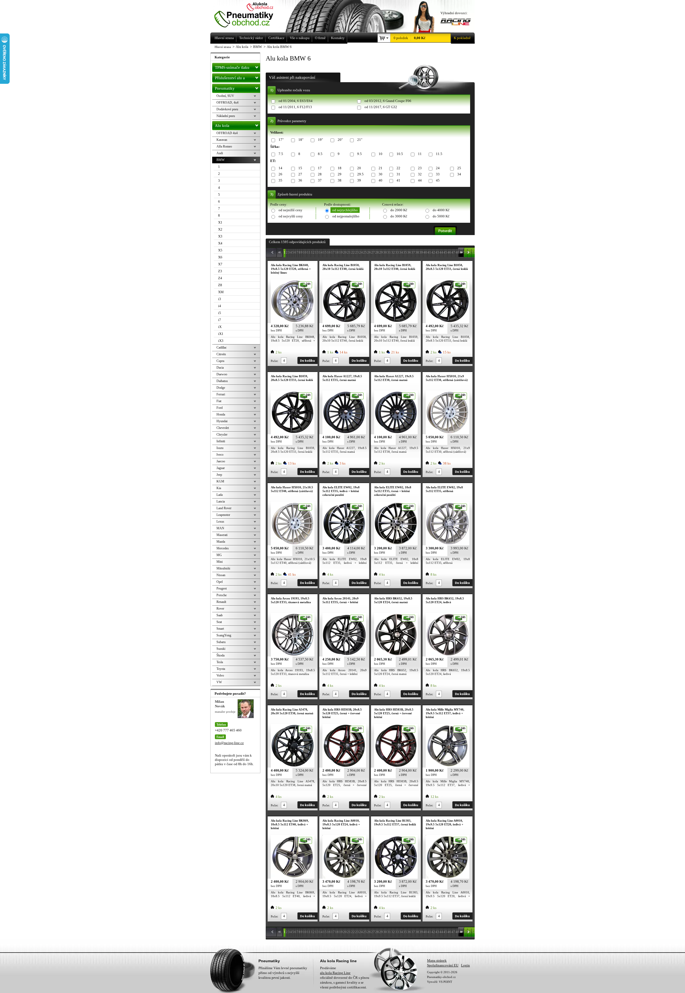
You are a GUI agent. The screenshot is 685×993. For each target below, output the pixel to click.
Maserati (221, 535)
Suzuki (220, 649)
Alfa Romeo (224, 146)
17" (281, 140)
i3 (219, 299)
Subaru (221, 642)
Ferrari (220, 394)
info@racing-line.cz (229, 743)
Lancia (220, 501)
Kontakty (338, 38)
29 (339, 174)
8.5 (320, 154)
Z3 (220, 271)
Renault (221, 602)
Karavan (221, 140)
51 (469, 252)
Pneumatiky (225, 88)
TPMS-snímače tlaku (232, 67)
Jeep (219, 475)
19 (341, 252)
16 (329, 252)
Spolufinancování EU (442, 965)
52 (473, 252)
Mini (219, 562)
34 (459, 174)
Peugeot (221, 588)
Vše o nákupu (300, 38)
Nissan (220, 575)
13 (317, 252)
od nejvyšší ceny (291, 216)
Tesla (219, 662)
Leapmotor (223, 515)
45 (438, 180)
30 (380, 174)
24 (438, 168)
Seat (219, 622)
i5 (219, 313)
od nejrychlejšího (345, 210)
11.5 (439, 154)
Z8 (220, 285)
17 (320, 168)
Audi (219, 153)
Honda (220, 414)
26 (280, 174)
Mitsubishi (223, 568)
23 (420, 168)
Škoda (220, 655)
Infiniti (220, 441)
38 (339, 180)
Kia (218, 488)
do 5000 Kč (441, 216)
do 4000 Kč (441, 210)
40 (380, 180)
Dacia (220, 367)
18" (300, 140)
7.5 (281, 154)
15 (300, 168)
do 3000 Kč (398, 216)
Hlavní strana (223, 46)
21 (380, 168)
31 (398, 174)
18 (339, 168)
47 (453, 252)
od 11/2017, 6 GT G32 (380, 107)
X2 (220, 229)
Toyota (220, 669)
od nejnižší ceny (290, 210)
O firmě (320, 38)
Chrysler (221, 434)
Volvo (220, 675)
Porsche (221, 595)
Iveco (219, 454)
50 (465, 252)
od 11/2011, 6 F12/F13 (295, 107)
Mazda (220, 541)
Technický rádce (251, 38)
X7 (220, 264)
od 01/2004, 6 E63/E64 (296, 101)
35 (280, 180)
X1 (220, 222)
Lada (219, 495)
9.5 (359, 154)
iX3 (220, 341)
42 (433, 252)
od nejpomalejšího (345, 216)
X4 (220, 243)
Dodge (220, 388)
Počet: (274, 361)
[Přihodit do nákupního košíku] (307, 360)
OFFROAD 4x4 (227, 133)
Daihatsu (222, 381)
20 (359, 168)
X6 (220, 257)
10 (380, 154)
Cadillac (221, 347)
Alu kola (222, 125)
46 (449, 252)
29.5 (360, 174)
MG (219, 555)
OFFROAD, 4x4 (227, 102)
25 (459, 168)
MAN (220, 528)
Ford (219, 408)
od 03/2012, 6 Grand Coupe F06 (387, 101)
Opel (219, 582)
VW (219, 682)
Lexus (220, 521)
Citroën (221, 354)
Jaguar (220, 468)
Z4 (220, 278)
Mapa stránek (437, 960)
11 (420, 154)
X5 (220, 250)
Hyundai (221, 421)
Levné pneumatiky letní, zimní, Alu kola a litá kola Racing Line (251, 15)
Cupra (220, 361)
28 (320, 174)
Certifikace (276, 38)
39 (359, 180)
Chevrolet (222, 428)
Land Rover (223, 508)
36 (300, 180)
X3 (220, 236)
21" (359, 140)
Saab (219, 615)
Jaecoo (220, 461)
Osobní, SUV (225, 96)
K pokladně (462, 38)
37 (320, 180)
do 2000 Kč (398, 210)
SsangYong (223, 635)
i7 (219, 320)
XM (221, 292)
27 (300, 174)
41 (398, 180)
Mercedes (222, 548)
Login (465, 965)
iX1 (220, 334)
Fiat (218, 401)
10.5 (400, 154)
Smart (220, 628)
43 (437, 252)
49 (461, 252)
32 (420, 174)
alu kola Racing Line (335, 973)
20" (340, 140)
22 (398, 168)
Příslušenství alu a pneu (230, 79)
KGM (220, 481)
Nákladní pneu (225, 116)
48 (457, 252)
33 (438, 174)
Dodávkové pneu (227, 109)
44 (420, 180)
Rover (220, 608)
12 (313, 252)
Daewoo (221, 374)
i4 (219, 306)
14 (280, 168)
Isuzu (219, 448)
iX (220, 327)
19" (320, 140)
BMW (220, 160)
